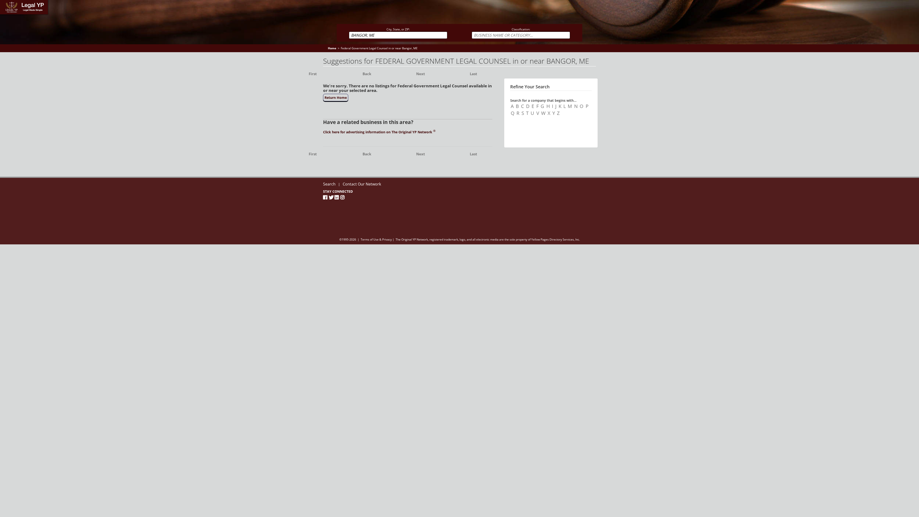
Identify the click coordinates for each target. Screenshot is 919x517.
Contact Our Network (362, 184)
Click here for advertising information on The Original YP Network (379, 132)
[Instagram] (343, 197)
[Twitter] (332, 197)
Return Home (336, 97)
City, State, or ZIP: (398, 29)
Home (4, 2)
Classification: (521, 29)
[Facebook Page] (326, 197)
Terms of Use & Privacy (376, 239)
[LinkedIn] (337, 197)
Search (329, 184)
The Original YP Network (412, 239)
